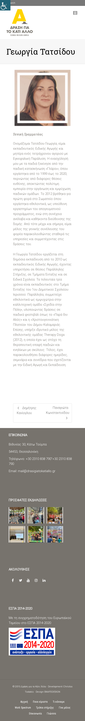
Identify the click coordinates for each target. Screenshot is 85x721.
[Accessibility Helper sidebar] (5, 5)
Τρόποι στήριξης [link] (45, 707)
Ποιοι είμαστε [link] (40, 701)
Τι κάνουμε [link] (59, 701)
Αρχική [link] (24, 701)
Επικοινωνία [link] (35, 713)
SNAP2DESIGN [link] (52, 691)
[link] (20, 22)
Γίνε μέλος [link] (64, 707)
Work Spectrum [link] (23, 707)
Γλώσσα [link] (51, 713)
